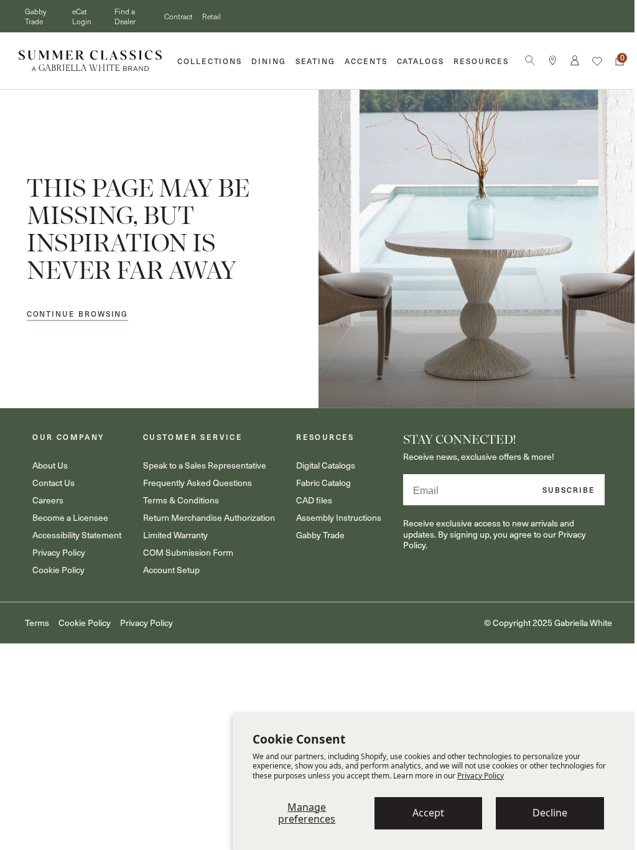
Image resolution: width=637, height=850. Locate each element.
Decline (549, 813)
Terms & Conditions (177, 495)
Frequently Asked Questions (193, 478)
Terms (37, 618)
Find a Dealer (125, 16)
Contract (178, 16)
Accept (428, 813)
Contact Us (52, 478)
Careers (46, 495)
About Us (49, 460)
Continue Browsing (78, 312)
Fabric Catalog (318, 478)
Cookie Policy (57, 565)
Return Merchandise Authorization (205, 513)
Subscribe (560, 484)
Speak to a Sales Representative (201, 460)
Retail (211, 16)
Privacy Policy (480, 775)
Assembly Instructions (333, 513)
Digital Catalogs (320, 460)
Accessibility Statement (75, 530)
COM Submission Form (184, 547)
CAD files (309, 495)
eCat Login (81, 16)
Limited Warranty (171, 530)
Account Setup (167, 565)
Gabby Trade (35, 16)
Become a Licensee (69, 513)
